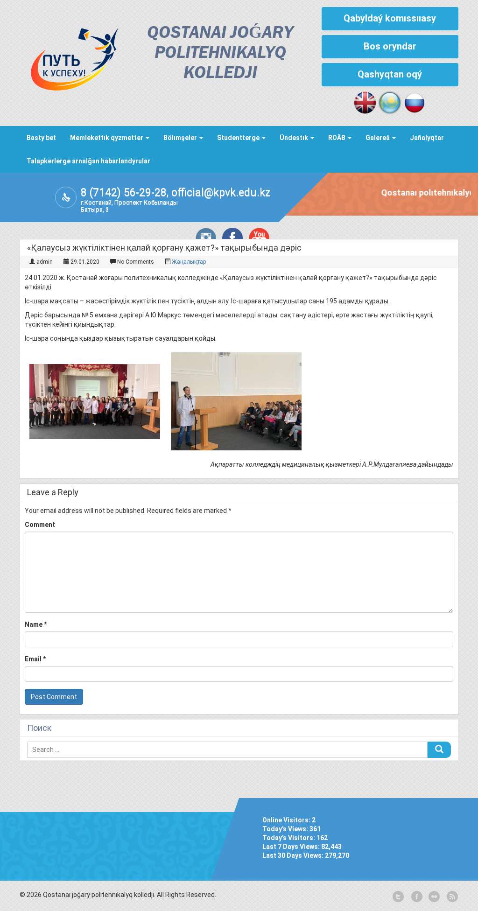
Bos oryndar (390, 46)
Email (35, 659)
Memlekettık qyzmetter (107, 137)
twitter (398, 897)
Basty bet (41, 137)
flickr (434, 897)
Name (36, 624)
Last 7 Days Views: (291, 846)
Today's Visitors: (289, 837)
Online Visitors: (287, 820)
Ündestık (294, 137)
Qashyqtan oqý (390, 74)
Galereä (378, 137)
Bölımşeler (180, 137)
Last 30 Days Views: (293, 855)
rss (451, 897)
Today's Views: (285, 829)
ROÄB (337, 137)
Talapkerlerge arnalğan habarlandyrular (88, 161)
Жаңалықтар (189, 262)
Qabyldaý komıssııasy (390, 18)
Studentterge (239, 137)
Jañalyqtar (427, 137)
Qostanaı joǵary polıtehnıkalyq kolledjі (220, 53)
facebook (416, 897)
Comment (40, 524)
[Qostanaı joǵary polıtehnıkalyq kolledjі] (69, 56)
